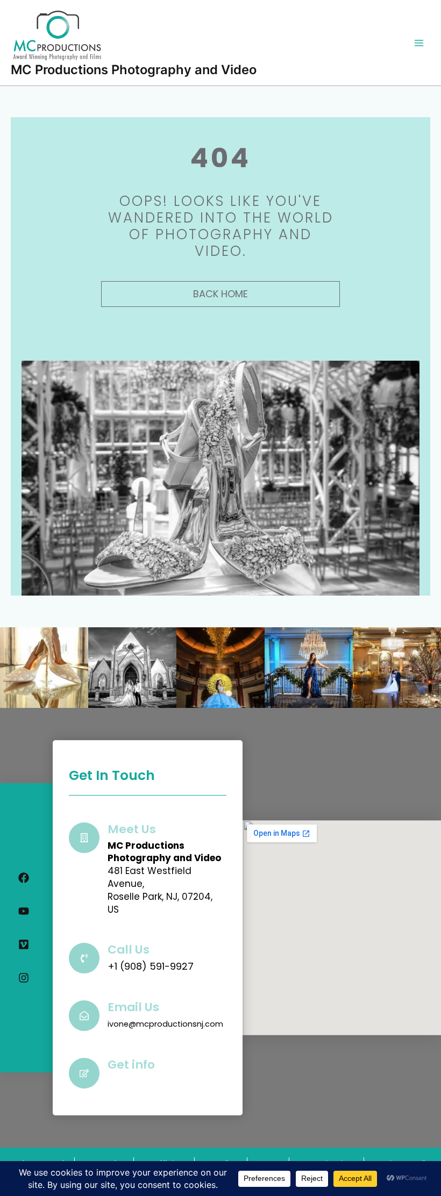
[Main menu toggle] (419, 43)
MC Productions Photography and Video (134, 69)
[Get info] (84, 1073)
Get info (131, 1064)
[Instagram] (24, 978)
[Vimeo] (24, 944)
